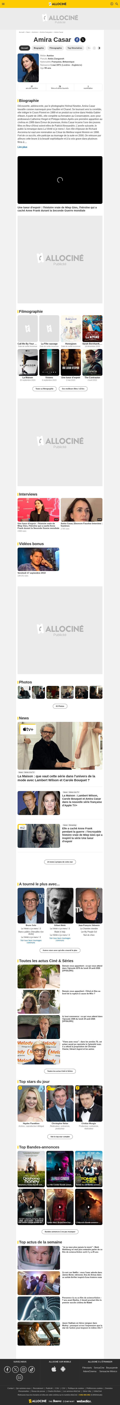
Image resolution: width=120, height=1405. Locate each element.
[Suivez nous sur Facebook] (8, 1369)
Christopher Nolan (60, 1123)
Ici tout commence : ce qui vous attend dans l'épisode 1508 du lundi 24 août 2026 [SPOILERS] (82, 1018)
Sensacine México (108, 1371)
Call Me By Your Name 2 (28, 343)
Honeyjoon (70, 343)
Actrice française (46, 32)
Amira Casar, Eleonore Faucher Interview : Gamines (81, 524)
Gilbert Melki (60, 925)
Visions (49, 377)
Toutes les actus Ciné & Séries (60, 1071)
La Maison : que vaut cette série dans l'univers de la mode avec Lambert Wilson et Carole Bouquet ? (56, 778)
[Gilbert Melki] (60, 906)
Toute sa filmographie (44, 389)
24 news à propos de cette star (60, 862)
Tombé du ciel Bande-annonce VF (89, 1185)
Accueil (21, 32)
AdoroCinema (89, 1371)
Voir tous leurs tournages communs (31, 941)
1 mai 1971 (56, 65)
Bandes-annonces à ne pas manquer (60, 1232)
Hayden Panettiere (31, 1123)
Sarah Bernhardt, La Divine (92, 343)
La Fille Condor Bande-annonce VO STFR (60, 1185)
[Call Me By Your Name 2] (28, 328)
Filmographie (31, 311)
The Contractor (92, 377)
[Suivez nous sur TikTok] (32, 1369)
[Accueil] (57, 4)
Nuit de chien (89, 935)
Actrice (50, 55)
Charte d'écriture (54, 1391)
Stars (28, 32)
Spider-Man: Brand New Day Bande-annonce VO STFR (60, 1222)
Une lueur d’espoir (70, 377)
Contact (10, 1388)
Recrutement (38, 1388)
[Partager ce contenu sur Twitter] (82, 39)
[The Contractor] (92, 362)
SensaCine (99, 1367)
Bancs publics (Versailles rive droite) (30, 933)
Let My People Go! (89, 932)
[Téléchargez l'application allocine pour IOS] (55, 1369)
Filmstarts (87, 1367)
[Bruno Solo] (31, 906)
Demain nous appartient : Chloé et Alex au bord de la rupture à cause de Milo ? (81, 992)
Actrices (35, 32)
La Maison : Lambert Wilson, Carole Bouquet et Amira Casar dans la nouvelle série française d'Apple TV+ (82, 800)
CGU (57, 1388)
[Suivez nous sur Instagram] (24, 1369)
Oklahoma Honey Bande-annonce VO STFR (31, 1185)
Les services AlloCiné (71, 1391)
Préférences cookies (94, 1388)
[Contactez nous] (20, 1377)
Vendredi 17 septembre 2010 (32, 573)
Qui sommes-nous (23, 1388)
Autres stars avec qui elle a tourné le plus (60, 950)
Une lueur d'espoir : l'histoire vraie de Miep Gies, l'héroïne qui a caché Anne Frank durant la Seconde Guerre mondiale (38, 525)
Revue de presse (38, 1391)
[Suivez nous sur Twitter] (16, 1369)
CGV (63, 1388)
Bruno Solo (31, 925)
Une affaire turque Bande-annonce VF (31, 1222)
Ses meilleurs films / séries (73, 389)
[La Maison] (28, 362)
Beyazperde (112, 1367)
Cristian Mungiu (89, 1123)
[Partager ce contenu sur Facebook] (77, 39)
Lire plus (22, 147)
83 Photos (60, 706)
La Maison (27, 377)
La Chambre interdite (89, 928)
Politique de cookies (76, 1388)
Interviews (28, 494)
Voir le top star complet (60, 1137)
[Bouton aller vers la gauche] (94, 48)
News (24, 718)
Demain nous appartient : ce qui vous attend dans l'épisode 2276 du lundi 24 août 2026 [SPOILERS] (82, 968)
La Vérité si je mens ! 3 (31, 928)
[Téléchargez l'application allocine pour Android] (64, 1369)
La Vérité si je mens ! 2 (31, 937)
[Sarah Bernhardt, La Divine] (92, 328)
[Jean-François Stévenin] (89, 906)
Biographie (29, 100)
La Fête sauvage (49, 343)
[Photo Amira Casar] (24, 692)
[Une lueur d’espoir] (71, 362)
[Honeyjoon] (71, 328)
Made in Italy (59, 932)
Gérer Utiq (87, 1391)
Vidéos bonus (31, 544)
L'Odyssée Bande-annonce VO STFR (89, 1222)
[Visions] (49, 362)
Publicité (49, 1388)
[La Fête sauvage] (49, 328)
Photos (25, 682)
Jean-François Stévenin (89, 925)
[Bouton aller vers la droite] (99, 48)
